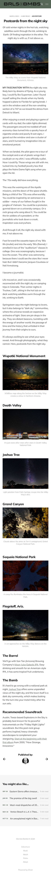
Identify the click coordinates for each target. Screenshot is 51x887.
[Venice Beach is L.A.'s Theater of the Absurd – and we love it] (25, 811)
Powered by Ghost (25, 870)
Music (25, 851)
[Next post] (46, 759)
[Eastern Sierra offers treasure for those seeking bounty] (25, 791)
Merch (25, 854)
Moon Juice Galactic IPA (26, 664)
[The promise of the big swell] (25, 798)
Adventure (37, 16)
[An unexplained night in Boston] (25, 818)
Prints (25, 858)
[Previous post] (4, 759)
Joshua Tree (14, 689)
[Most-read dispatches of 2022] (25, 805)
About (25, 862)
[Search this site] (42, 4)
